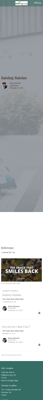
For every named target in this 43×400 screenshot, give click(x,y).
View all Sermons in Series (11, 355)
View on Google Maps (9, 380)
